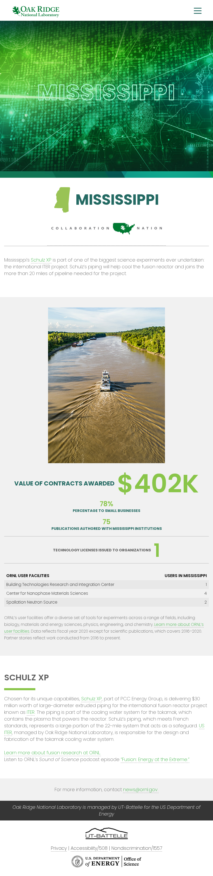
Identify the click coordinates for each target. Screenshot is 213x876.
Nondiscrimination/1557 (136, 848)
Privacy (59, 848)
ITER (31, 712)
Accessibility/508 (89, 848)
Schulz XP (41, 260)
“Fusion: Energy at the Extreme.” (155, 759)
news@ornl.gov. (140, 789)
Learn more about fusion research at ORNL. (52, 752)
